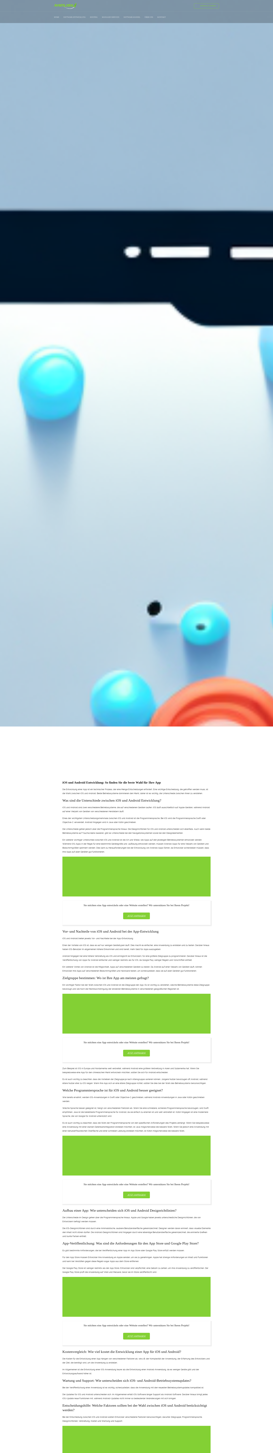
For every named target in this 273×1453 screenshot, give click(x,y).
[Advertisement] (136, 748)
